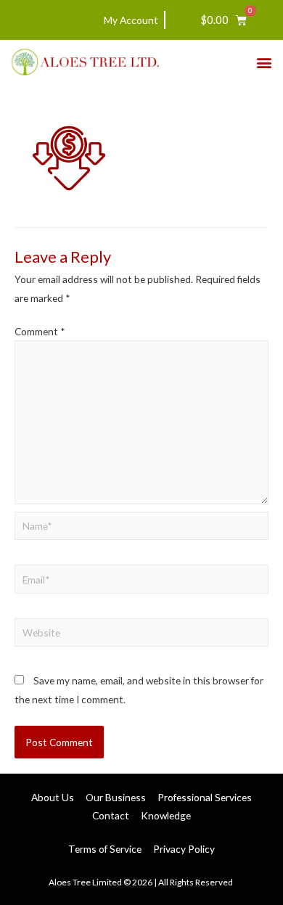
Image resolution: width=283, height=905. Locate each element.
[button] (264, 62)
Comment (40, 331)
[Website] (141, 634)
